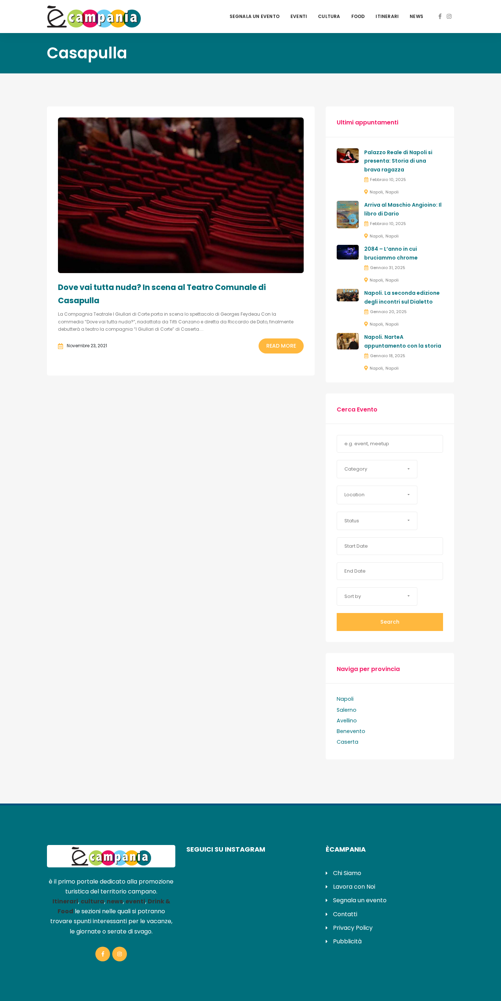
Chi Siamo (347, 873)
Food (358, 16)
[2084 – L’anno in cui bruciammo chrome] (348, 251)
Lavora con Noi (354, 886)
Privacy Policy (353, 928)
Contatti (345, 914)
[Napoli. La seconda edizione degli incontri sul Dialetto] (348, 294)
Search (389, 621)
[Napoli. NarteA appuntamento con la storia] (348, 341)
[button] (377, 469)
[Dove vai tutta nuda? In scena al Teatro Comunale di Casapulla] (181, 195)
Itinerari (387, 16)
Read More (281, 345)
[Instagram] (449, 16)
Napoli (376, 192)
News (416, 16)
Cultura (329, 16)
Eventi (298, 16)
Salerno (346, 710)
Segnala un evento (254, 16)
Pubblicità (347, 941)
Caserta (347, 742)
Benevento (351, 731)
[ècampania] (94, 16)
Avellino (347, 720)
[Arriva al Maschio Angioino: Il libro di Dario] (348, 214)
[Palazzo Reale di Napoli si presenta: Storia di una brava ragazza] (348, 155)
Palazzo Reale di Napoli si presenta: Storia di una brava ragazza (398, 161)
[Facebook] (440, 16)
